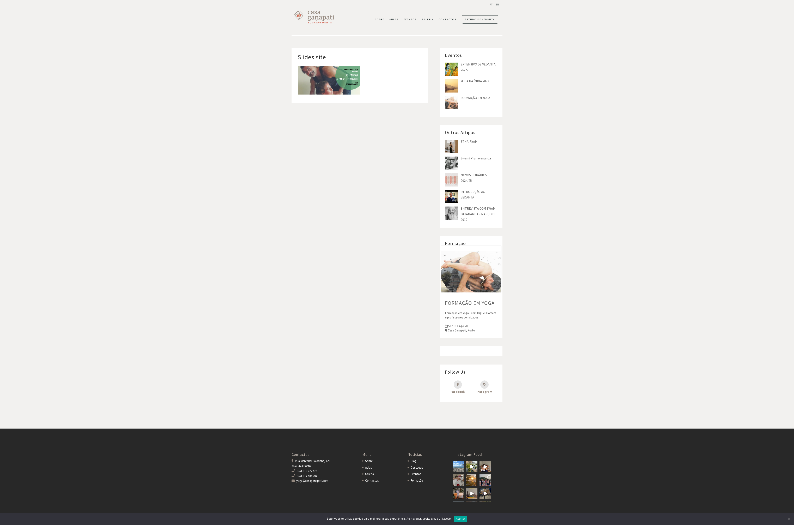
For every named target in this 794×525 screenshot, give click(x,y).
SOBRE (379, 19)
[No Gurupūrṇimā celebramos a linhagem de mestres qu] (458, 493)
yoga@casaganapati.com (312, 481)
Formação (416, 480)
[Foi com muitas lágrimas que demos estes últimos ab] (458, 480)
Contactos (372, 480)
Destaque (416, 467)
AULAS (393, 19)
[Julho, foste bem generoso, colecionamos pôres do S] (472, 480)
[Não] (789, 519)
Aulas (368, 467)
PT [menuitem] (491, 4)
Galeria (369, 474)
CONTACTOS (447, 19)
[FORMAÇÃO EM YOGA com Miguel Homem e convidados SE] (472, 493)
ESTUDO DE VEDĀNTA (480, 19)
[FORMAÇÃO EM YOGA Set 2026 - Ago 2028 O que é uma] (485, 480)
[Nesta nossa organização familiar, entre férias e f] (458, 466)
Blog (413, 461)
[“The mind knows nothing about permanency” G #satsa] (472, 466)
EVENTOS (410, 19)
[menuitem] (491, 4)
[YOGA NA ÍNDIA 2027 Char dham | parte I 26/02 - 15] (485, 493)
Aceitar (460, 518)
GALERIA (427, 19)
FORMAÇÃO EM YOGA (470, 302)
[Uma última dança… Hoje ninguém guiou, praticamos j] (485, 466)
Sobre (369, 461)
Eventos (415, 474)
